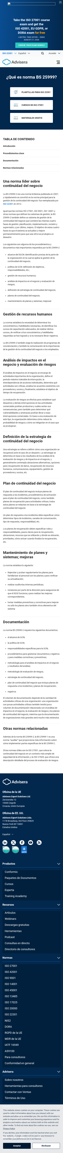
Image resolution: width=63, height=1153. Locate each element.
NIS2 (8, 1020)
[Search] (42, 53)
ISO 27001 (11, 965)
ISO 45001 (11, 990)
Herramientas (13, 931)
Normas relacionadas (13, 168)
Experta (9, 890)
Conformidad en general (19, 1063)
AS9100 (9, 1051)
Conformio (11, 871)
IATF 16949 (12, 1044)
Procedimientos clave (13, 153)
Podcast (10, 937)
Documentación (10, 160)
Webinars (10, 918)
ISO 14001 (11, 984)
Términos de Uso (15, 1098)
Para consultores (15, 1057)
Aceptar (17, 1146)
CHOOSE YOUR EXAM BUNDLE (31, 45)
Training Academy (16, 896)
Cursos (9, 884)
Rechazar (46, 1146)
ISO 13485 (11, 996)
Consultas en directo (17, 943)
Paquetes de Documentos (20, 877)
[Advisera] (11, 62)
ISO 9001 (10, 978)
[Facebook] (22, 843)
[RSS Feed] (39, 843)
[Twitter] (13, 843)
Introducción (9, 146)
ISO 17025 (11, 1002)
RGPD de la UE (13, 1032)
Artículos (10, 912)
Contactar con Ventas (18, 1092)
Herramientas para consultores (24, 1085)
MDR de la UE (13, 1038)
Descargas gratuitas (17, 924)
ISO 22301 (8, 204)
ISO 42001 (11, 971)
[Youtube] (30, 843)
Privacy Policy (9, 1128)
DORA (8, 1026)
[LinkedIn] (4, 843)
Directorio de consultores (20, 949)
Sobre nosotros (14, 1079)
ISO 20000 (11, 1008)
